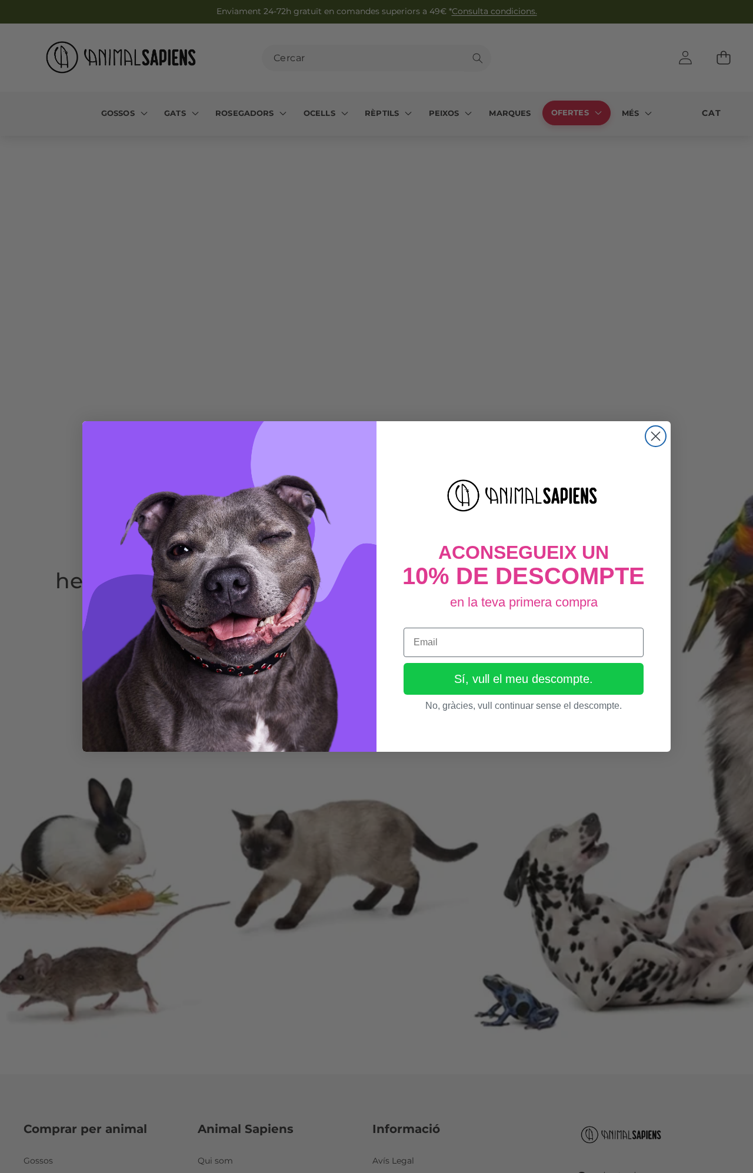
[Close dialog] (655, 436)
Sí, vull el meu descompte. (523, 678)
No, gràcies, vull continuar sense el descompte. (523, 706)
